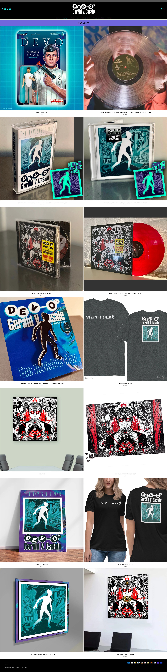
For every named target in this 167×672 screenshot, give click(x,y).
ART (78, 18)
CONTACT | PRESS (24, 667)
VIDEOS (109, 18)
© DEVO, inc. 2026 (7, 667)
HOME (58, 18)
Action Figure (65, 18)
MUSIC (72, 18)
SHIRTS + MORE (86, 18)
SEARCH (17, 667)
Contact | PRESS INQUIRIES (98, 18)
